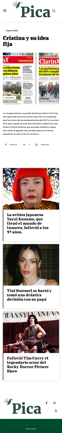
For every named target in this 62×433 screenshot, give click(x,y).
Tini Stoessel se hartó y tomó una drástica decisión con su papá (29, 294)
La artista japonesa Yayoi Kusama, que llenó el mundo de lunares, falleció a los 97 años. (28, 223)
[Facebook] (46, 403)
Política (9, 98)
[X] (56, 411)
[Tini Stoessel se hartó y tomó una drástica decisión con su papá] (31, 265)
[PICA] (31, 10)
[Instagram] (54, 403)
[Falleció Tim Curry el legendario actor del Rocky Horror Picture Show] (31, 332)
